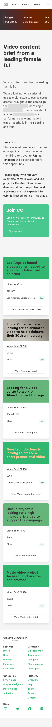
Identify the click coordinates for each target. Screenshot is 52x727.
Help (30, 684)
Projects (26, 4)
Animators (33, 655)
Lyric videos (9, 680)
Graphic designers (13, 684)
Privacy (32, 693)
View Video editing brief (26, 432)
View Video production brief (26, 494)
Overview (33, 680)
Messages (8, 664)
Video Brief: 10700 (17, 346)
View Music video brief (26, 617)
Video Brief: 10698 (17, 407)
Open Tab (8, 668)
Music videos (10, 688)
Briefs (15, 4)
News (37, 4)
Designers (33, 659)
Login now (12, 217)
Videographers (36, 650)
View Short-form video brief (26, 309)
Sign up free (15, 231)
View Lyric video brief (26, 555)
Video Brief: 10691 (16, 530)
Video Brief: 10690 (17, 592)
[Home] (6, 5)
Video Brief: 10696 (17, 469)
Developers (34, 668)
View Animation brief (26, 370)
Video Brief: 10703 (17, 284)
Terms (31, 688)
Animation (8, 693)
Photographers (35, 664)
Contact (32, 697)
